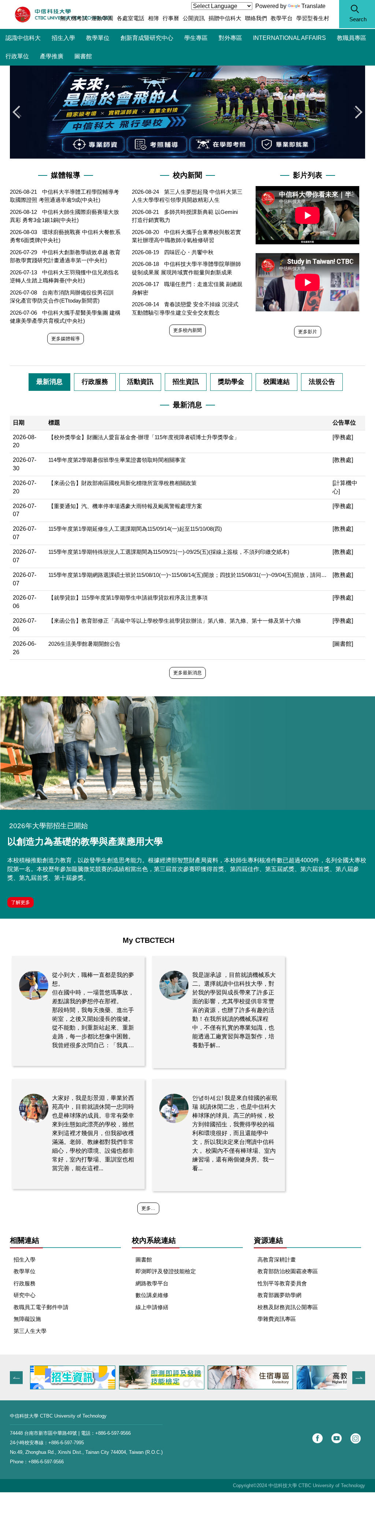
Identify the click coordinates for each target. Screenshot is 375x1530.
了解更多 (20, 902)
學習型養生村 (312, 18)
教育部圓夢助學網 (279, 1295)
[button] (357, 14)
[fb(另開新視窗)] (317, 1438)
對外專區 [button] (230, 38)
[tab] (49, 382)
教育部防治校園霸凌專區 (287, 1271)
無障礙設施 (27, 1319)
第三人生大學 (30, 1331)
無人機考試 (74, 18)
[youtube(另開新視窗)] (336, 1438)
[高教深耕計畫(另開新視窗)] (250, 1377)
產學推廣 (51, 56)
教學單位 (25, 1271)
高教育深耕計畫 (276, 1259)
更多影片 (307, 331)
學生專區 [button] (196, 38)
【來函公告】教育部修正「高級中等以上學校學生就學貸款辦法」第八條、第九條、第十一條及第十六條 (174, 621)
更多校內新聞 (187, 330)
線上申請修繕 (151, 1307)
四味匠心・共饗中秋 (189, 252)
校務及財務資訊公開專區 (287, 1307)
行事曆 (171, 18)
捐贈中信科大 (224, 18)
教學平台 (282, 18)
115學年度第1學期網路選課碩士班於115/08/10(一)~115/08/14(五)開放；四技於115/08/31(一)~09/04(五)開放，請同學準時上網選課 (187, 575)
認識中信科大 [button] (23, 38)
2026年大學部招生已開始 (48, 826)
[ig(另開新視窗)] (355, 1438)
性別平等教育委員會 (282, 1283)
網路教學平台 (151, 1283)
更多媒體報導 (65, 338)
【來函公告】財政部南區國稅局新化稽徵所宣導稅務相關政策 (122, 483)
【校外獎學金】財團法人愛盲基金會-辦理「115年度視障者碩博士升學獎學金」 (144, 437)
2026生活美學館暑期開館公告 (84, 644)
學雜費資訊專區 (276, 1319)
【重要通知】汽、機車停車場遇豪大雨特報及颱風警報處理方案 (125, 506)
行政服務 (25, 1283)
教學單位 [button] (97, 38)
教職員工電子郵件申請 (41, 1307)
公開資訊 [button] (194, 18)
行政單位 (17, 56)
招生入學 (63, 38)
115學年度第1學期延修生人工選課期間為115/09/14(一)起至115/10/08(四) (135, 529)
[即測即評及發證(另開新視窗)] (72, 1377)
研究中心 (25, 1295)
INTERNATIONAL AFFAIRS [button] (289, 38)
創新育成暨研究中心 (146, 38)
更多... (148, 1208)
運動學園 (102, 18)
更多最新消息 (187, 672)
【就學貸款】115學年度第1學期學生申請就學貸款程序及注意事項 (128, 597)
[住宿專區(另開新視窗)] (161, 1377)
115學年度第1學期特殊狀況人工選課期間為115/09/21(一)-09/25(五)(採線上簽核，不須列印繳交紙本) (168, 552)
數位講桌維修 (151, 1295)
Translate (313, 6)
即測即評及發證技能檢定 (165, 1271)
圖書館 (83, 56)
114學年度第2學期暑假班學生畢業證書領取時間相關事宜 (117, 460)
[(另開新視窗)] (187, 753)
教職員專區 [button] (351, 38)
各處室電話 (130, 18)
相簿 (153, 18)
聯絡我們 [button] (256, 18)
